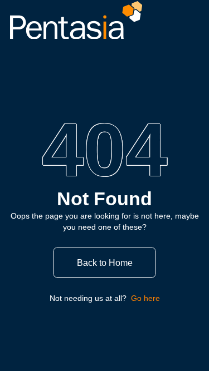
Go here (145, 298)
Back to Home (105, 263)
